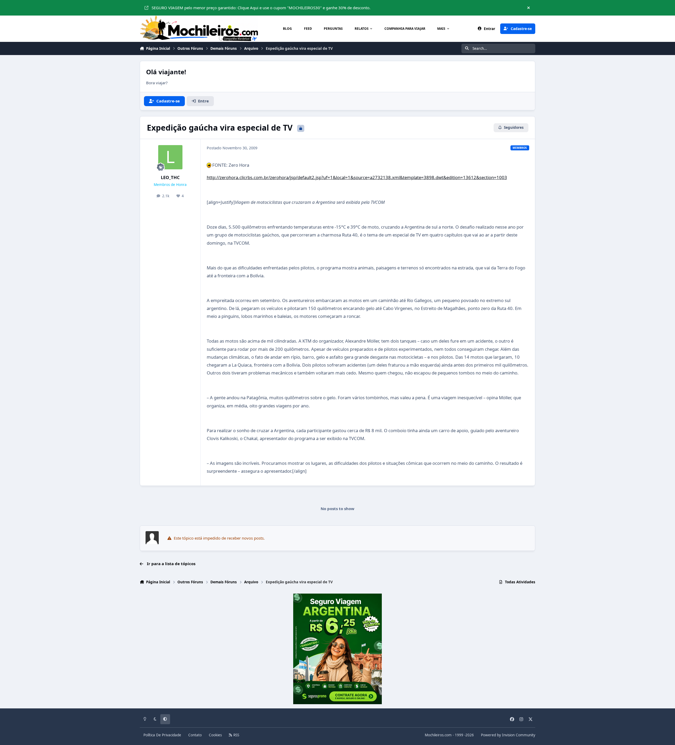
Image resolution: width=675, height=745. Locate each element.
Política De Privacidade (162, 735)
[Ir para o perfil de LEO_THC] (170, 157)
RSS (235, 735)
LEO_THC (170, 177)
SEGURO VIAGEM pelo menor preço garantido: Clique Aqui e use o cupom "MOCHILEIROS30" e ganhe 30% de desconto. (261, 7)
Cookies (215, 735)
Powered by (508, 735)
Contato (195, 735)
